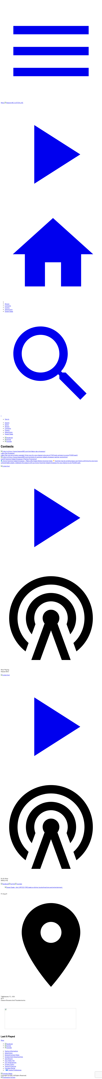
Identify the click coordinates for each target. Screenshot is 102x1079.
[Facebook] (9, 437)
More (2, 1040)
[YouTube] (8, 441)
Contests (8, 306)
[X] (8, 439)
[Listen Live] (51, 516)
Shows (7, 304)
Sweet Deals (9, 311)
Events (7, 307)
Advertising (8, 309)
